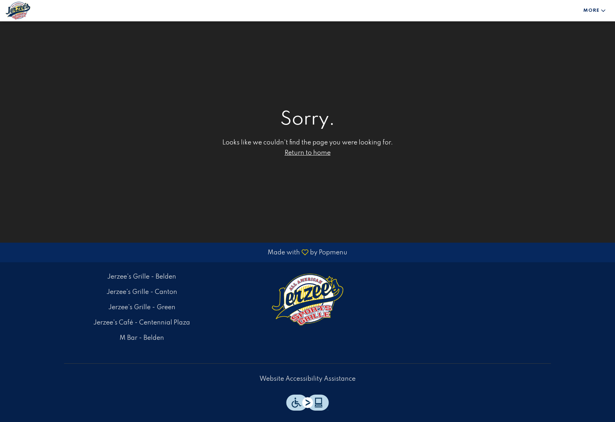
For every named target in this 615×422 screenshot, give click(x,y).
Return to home (308, 153)
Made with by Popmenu (176, 252)
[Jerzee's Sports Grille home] (38, 11)
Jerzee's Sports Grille (307, 299)
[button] (595, 11)
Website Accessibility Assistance (307, 379)
